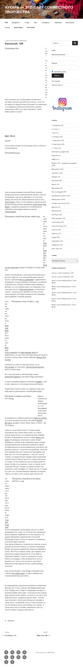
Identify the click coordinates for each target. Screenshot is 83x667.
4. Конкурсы (56, 137)
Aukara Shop (18, 27)
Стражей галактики (7, 523)
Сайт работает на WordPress (45, 652)
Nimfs (53, 287)
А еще (27, 22)
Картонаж (55, 211)
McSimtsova (23, 40)
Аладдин (38, 381)
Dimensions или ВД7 (58, 152)
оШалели (55, 233)
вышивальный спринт (59, 196)
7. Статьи (55, 148)
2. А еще (54, 129)
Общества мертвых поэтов (45, 250)
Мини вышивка (57, 218)
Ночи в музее (10, 202)
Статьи (7, 27)
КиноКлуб (11, 620)
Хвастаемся (70, 22)
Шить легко (55, 248)
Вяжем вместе (56, 199)
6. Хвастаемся (56, 144)
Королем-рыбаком (26, 289)
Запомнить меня (60, 72)
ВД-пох (54, 184)
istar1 (7, 136)
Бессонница (9, 367)
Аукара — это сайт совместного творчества (39, 9)
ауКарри (54, 177)
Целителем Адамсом (12, 377)
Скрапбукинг (56, 241)
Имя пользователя (58, 55)
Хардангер (55, 245)
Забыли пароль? (57, 85)
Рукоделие (15, 22)
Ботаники (55, 180)
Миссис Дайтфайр (26, 279)
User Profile (31, 27)
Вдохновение (56, 188)
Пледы (54, 237)
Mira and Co (56, 169)
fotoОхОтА (55, 155)
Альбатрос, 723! (68, 273)
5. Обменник (56, 140)
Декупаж (54, 207)
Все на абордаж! (57, 192)
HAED (54, 159)
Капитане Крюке (7, 329)
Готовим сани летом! (59, 203)
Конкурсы (45, 22)
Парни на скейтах (40, 418)
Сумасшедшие (10, 211)
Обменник (58, 22)
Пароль (54, 63)
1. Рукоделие (56, 125)
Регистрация (56, 81)
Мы (35, 22)
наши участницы (57, 226)
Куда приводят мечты (29, 352)
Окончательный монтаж (35, 367)
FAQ (6, 22)
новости (54, 230)
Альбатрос (55, 173)
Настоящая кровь (18, 573)
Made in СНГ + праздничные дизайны (64, 163)
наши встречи (56, 222)
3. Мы (54, 133)
